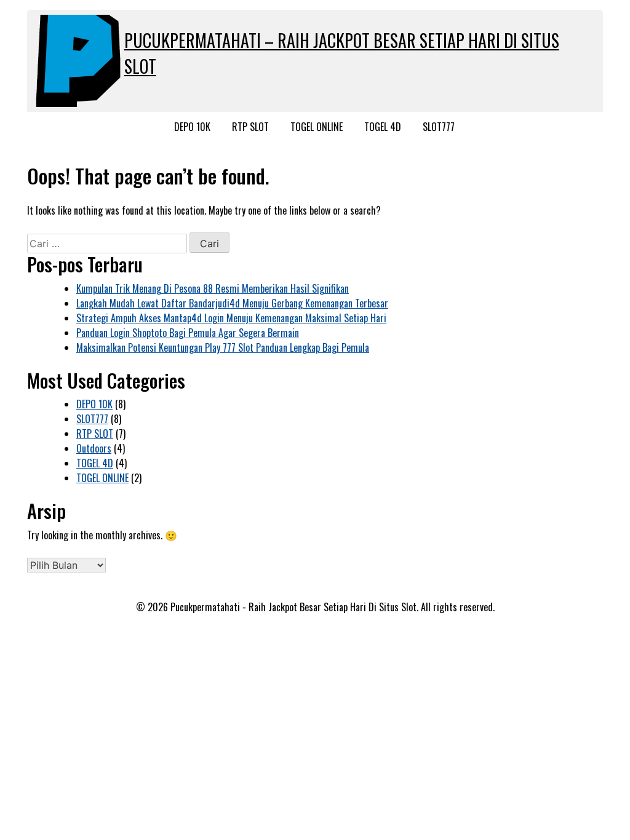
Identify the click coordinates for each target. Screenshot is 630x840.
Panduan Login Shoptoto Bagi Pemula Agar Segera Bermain (187, 332)
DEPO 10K (192, 126)
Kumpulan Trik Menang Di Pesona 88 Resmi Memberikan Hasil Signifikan (212, 288)
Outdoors (93, 448)
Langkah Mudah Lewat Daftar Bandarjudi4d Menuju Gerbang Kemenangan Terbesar (232, 303)
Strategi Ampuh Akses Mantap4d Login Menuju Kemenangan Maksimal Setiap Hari (231, 318)
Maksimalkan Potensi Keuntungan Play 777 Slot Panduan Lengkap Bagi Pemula (222, 347)
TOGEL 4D (382, 126)
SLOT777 (439, 126)
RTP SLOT (250, 126)
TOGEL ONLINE (316, 126)
